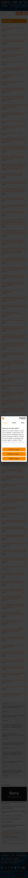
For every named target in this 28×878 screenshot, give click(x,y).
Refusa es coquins (14, 458)
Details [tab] (14, 422)
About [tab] (22, 422)
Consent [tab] (5, 422)
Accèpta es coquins (14, 449)
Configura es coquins (13, 454)
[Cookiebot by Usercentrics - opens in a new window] (19, 418)
